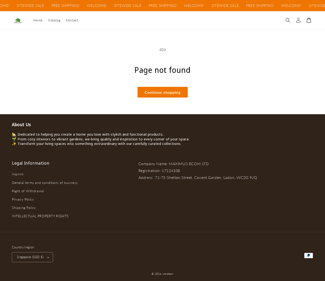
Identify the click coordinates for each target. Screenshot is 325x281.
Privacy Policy (23, 199)
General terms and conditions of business (45, 183)
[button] (288, 20)
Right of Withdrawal (28, 191)
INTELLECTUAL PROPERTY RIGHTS (40, 216)
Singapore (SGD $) (30, 257)
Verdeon (168, 273)
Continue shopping (163, 92)
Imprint (17, 174)
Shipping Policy (24, 208)
